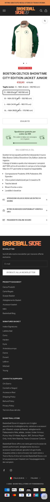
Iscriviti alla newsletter (21, 272)
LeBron (6, 361)
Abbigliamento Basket (12, 300)
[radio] (16, 92)
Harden (6, 340)
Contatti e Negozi (10, 388)
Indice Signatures (10, 326)
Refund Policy (8, 401)
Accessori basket (10, 304)
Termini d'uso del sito (11, 410)
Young (5, 370)
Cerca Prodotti (9, 287)
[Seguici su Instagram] (11, 470)
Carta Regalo (8, 291)
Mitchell (6, 366)
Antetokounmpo (10, 348)
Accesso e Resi (9, 392)
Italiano (34, 478)
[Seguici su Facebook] (4, 470)
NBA (5, 309)
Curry (5, 335)
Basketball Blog (9, 313)
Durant (6, 357)
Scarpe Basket (9, 296)
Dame (5, 353)
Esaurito (25, 121)
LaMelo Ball (7, 331)
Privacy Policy (8, 405)
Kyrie (5, 344)
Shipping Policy (9, 397)
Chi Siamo (7, 383)
